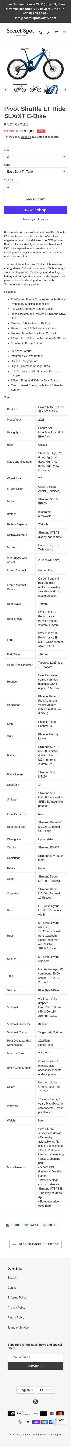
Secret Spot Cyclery (29, 1434)
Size (6, 149)
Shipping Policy (17, 1297)
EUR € (44, 1390)
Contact (12, 1287)
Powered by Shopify (50, 1434)
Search (12, 1277)
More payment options (35, 219)
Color (7, 164)
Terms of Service (18, 1327)
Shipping (26, 136)
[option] (20, 88)
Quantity (8, 179)
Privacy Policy (16, 1307)
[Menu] (65, 32)
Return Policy (16, 1317)
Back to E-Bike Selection (38, 1244)
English (25, 1390)
